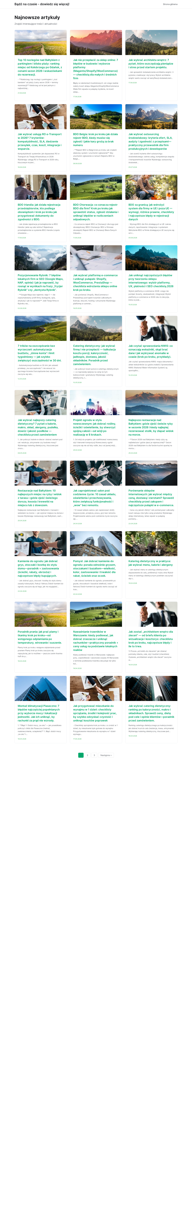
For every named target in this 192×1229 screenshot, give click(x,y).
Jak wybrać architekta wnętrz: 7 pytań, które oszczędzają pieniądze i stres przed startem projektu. (151, 63)
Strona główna (170, 4)
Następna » (106, 755)
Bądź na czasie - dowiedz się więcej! (41, 4)
